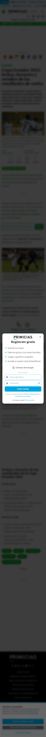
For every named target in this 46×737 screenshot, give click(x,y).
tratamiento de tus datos (23, 396)
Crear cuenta (23, 389)
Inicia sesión (30, 400)
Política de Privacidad (31, 394)
